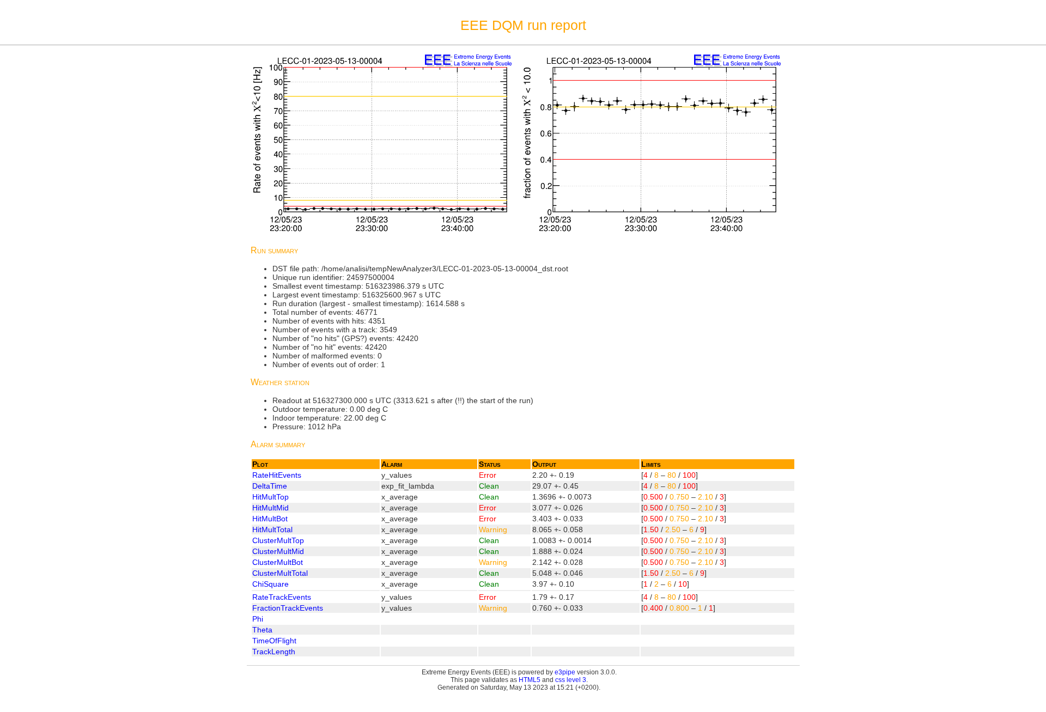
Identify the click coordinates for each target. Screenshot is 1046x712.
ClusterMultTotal (280, 573)
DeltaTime (269, 486)
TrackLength (273, 651)
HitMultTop (270, 496)
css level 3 (570, 680)
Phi (257, 618)
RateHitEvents (276, 475)
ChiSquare (270, 584)
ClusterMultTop (278, 540)
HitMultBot (270, 518)
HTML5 (529, 680)
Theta (262, 629)
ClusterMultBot (277, 562)
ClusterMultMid (278, 551)
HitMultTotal (272, 529)
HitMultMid (270, 507)
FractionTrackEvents (287, 608)
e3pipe (565, 672)
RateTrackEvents (281, 597)
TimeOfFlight (274, 640)
